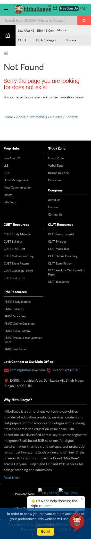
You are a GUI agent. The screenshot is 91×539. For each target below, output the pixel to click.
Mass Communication (18, 187)
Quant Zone (56, 158)
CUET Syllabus (13, 241)
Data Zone (54, 180)
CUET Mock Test (14, 249)
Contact (71, 116)
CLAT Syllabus (57, 241)
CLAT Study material (61, 234)
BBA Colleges (46, 40)
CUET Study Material (17, 234)
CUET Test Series (14, 278)
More (61, 30)
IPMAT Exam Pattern (17, 331)
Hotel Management (16, 180)
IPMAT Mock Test (15, 316)
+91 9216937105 (65, 370)
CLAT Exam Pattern (60, 263)
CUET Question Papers (18, 271)
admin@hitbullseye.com (27, 370)
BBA (6, 173)
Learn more (46, 525)
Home (8, 116)
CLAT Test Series (58, 282)
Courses (56, 116)
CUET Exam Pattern (16, 263)
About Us (54, 200)
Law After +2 (26, 30)
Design (8, 195)
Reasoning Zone (58, 173)
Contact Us (55, 214)
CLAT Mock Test (58, 249)
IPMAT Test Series (15, 349)
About (20, 116)
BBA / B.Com (45, 30)
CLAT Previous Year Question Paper (66, 272)
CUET (22, 40)
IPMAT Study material (17, 301)
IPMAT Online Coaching (19, 323)
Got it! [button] (45, 531)
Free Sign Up (69, 8)
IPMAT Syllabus (14, 309)
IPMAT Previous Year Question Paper (23, 340)
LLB (6, 165)
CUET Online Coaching (18, 256)
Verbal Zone (55, 165)
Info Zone (10, 202)
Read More (12, 477)
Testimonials (38, 116)
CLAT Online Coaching (62, 256)
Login (83, 8)
